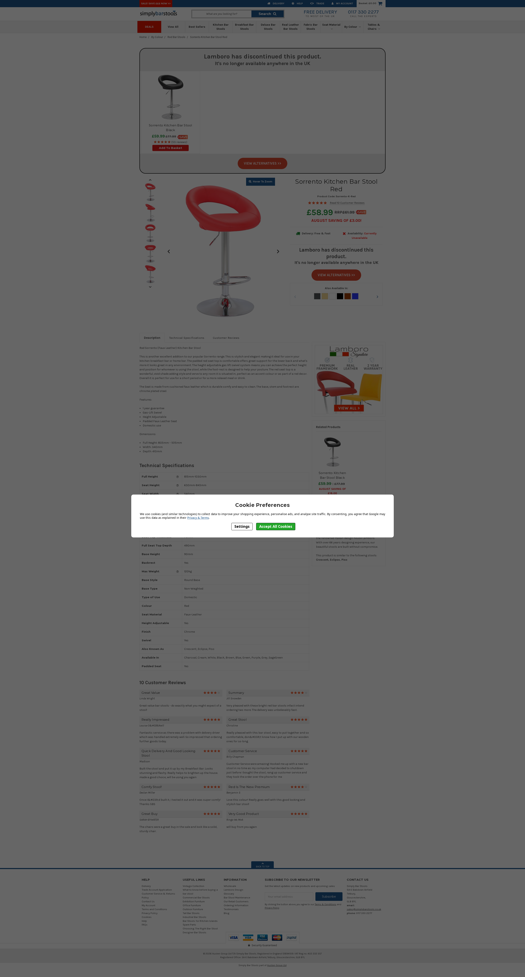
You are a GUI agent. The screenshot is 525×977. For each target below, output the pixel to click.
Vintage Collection (193, 886)
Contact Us (148, 901)
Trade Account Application (157, 889)
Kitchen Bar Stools (221, 27)
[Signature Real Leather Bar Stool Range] (348, 379)
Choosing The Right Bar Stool (200, 928)
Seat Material (331, 24)
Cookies (147, 917)
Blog (226, 913)
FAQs (144, 924)
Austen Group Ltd (276, 965)
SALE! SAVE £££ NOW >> (156, 3)
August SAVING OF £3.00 (335, 220)
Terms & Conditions (325, 904)
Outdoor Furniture (193, 909)
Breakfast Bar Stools (244, 27)
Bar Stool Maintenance (237, 897)
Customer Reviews (226, 338)
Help (299, 3)
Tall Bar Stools (191, 913)
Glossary (229, 893)
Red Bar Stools (176, 37)
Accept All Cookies (275, 526)
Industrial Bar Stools (194, 917)
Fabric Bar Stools (311, 27)
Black (340, 296)
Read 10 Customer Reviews (347, 203)
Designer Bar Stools (194, 932)
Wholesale (230, 886)
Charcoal (317, 296)
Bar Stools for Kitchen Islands (200, 920)
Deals (149, 27)
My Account (344, 3)
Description (152, 338)
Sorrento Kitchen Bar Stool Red (208, 37)
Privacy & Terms (198, 517)
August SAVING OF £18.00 (332, 491)
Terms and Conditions (154, 909)
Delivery (278, 3)
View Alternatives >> (262, 163)
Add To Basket (170, 148)
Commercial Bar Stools (196, 897)
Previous (169, 251)
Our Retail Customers (236, 901)
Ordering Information (236, 905)
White (332, 296)
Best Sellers (197, 27)
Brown (347, 296)
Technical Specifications (186, 338)
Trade (320, 3)
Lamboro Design (233, 889)
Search (265, 14)
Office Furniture (192, 905)
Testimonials (231, 909)
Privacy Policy (150, 913)
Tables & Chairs (374, 27)
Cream (325, 296)
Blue (355, 296)
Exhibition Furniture (194, 901)
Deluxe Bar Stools (268, 27)
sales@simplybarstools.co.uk (364, 909)
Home (143, 37)
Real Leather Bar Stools (290, 27)
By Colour (351, 27)
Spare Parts (189, 924)
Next (278, 251)
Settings (242, 526)
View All (173, 27)
